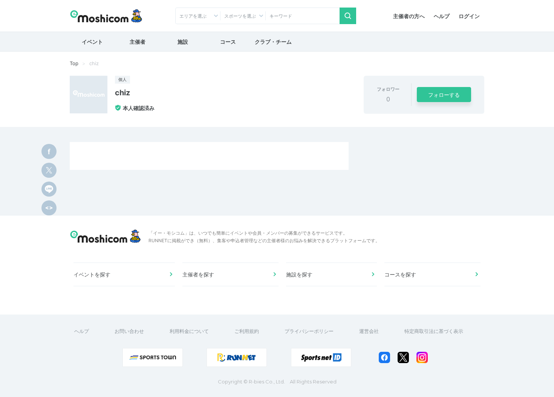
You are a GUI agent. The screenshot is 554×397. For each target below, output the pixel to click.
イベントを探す (91, 274)
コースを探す (400, 274)
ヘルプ (442, 16)
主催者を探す (198, 274)
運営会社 (369, 331)
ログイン (469, 16)
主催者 (137, 41)
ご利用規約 (246, 331)
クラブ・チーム (273, 41)
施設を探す (299, 274)
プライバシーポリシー (309, 331)
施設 (183, 41)
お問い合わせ (129, 331)
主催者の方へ (409, 16)
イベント (92, 41)
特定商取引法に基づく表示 (433, 331)
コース (228, 41)
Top (74, 63)
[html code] (49, 207)
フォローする (444, 95)
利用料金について (189, 331)
